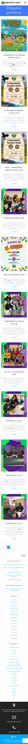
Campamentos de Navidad (14, 665)
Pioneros (14, 689)
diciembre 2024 (14, 635)
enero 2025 (14, 632)
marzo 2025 (14, 626)
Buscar (23, 555)
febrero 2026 (14, 603)
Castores (14, 677)
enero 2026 (14, 605)
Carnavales (14, 674)
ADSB (14, 650)
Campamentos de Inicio (14, 662)
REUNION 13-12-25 (14, 421)
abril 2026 (14, 600)
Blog (14, 653)
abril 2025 (14, 623)
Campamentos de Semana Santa (14, 668)
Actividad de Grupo (14, 647)
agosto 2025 (14, 617)
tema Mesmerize (18, 741)
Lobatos (14, 683)
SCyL (14, 694)
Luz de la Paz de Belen (14, 686)
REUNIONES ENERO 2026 (14, 218)
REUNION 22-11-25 (14, 523)
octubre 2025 (14, 611)
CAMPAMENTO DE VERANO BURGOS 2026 (14, 564)
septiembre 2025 (14, 614)
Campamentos (14, 659)
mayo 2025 (14, 620)
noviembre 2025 (14, 608)
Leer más (14, 69)
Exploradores (14, 680)
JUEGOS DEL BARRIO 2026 (14, 275)
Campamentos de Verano (14, 671)
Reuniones (14, 691)
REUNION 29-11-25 (14, 475)
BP (14, 656)
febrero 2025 (14, 629)
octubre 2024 (14, 638)
